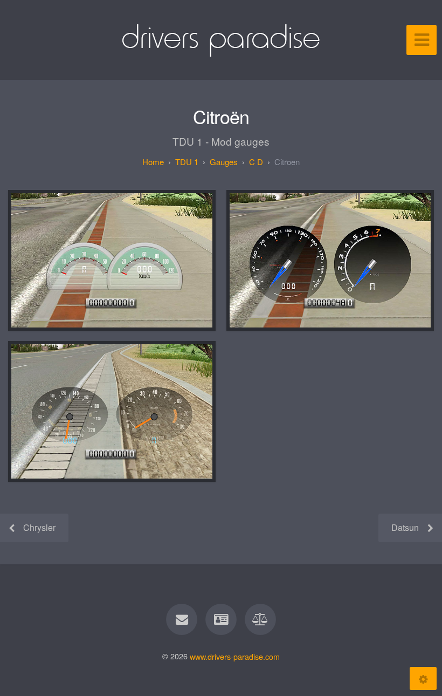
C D (256, 161)
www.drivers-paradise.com (235, 655)
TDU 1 (186, 161)
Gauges (224, 161)
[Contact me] (181, 619)
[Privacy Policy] (261, 619)
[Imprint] (221, 619)
